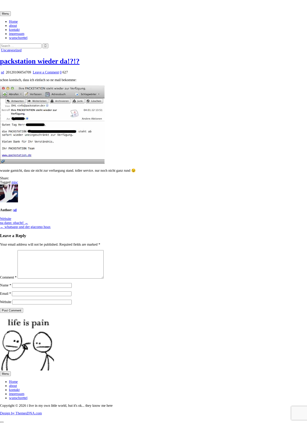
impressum (16, 34)
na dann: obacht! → (14, 223)
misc (14, 182)
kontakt (14, 30)
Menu (5, 13)
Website (5, 219)
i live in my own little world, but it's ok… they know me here (43, 5)
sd (2, 72)
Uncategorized (11, 50)
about (13, 25)
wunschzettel (18, 38)
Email (5, 293)
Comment (8, 277)
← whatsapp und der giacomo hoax (25, 227)
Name (5, 285)
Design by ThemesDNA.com (21, 413)
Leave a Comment (46, 72)
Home (13, 21)
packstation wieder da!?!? (40, 61)
